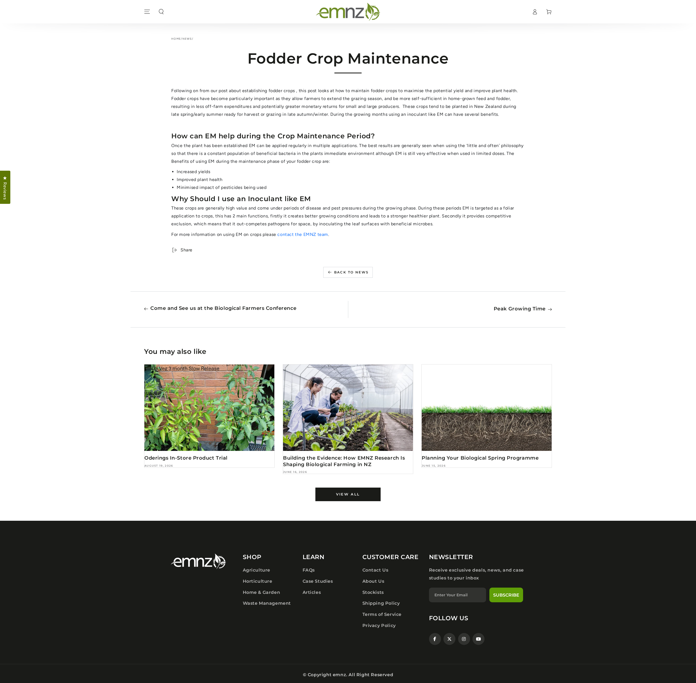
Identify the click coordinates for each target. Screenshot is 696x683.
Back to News (351, 272)
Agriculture (257, 570)
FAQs (309, 570)
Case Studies (318, 581)
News (187, 38)
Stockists (373, 592)
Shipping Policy (381, 603)
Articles (312, 592)
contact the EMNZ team (302, 234)
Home (176, 38)
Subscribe (506, 595)
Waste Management (267, 603)
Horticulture (257, 581)
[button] (161, 12)
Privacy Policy (379, 625)
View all (348, 494)
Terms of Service (382, 614)
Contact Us (375, 570)
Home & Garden (261, 592)
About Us (373, 581)
